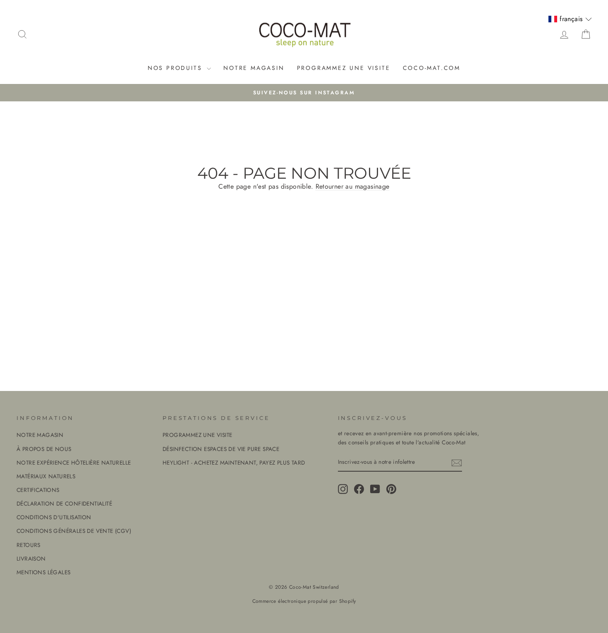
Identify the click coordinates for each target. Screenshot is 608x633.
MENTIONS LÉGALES (43, 572)
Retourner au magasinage (353, 186)
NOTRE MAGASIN (253, 68)
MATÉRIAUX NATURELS (46, 476)
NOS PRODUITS (176, 68)
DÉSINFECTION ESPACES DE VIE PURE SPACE (221, 449)
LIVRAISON (31, 558)
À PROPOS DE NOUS (44, 449)
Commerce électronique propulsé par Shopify (304, 601)
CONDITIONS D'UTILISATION (54, 517)
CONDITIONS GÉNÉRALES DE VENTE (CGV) (74, 531)
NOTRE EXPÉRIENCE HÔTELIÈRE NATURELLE (74, 462)
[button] (570, 19)
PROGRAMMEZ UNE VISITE (343, 68)
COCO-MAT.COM (432, 68)
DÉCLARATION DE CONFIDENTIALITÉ (64, 503)
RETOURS (29, 545)
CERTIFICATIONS (38, 490)
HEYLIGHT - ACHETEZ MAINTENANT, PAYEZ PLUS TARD (234, 462)
